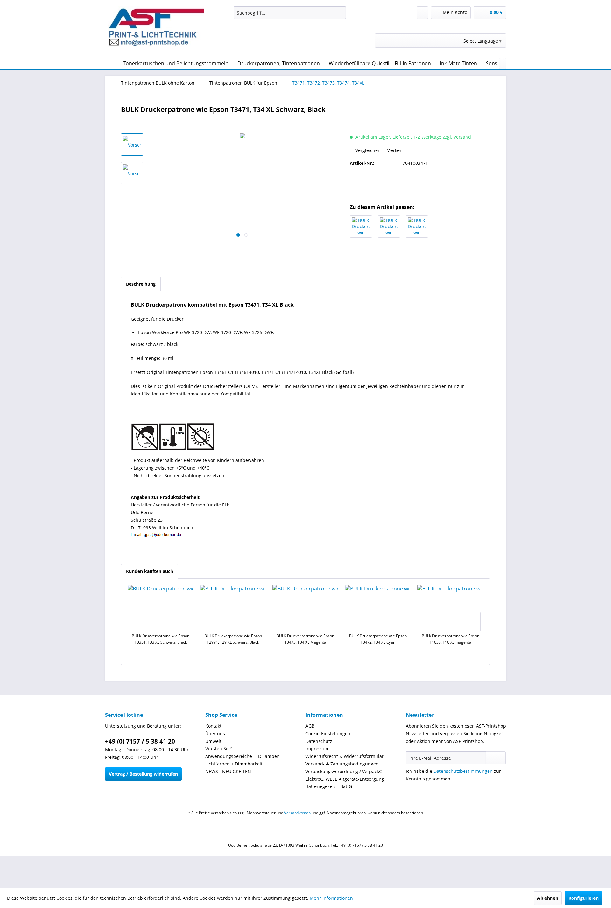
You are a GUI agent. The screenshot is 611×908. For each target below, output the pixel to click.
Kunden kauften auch (149, 571)
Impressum (318, 748)
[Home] (111, 63)
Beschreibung (141, 284)
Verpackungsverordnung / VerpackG (344, 771)
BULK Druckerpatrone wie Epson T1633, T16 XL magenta (450, 639)
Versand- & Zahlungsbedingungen (342, 764)
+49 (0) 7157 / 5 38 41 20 (140, 741)
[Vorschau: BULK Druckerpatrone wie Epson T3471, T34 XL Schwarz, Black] (132, 144)
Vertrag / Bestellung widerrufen (143, 774)
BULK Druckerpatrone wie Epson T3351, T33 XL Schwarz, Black (160, 639)
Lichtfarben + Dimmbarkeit (234, 764)
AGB (310, 726)
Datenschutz (319, 741)
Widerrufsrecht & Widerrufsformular (345, 756)
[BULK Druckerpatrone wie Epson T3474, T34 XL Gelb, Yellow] (417, 226)
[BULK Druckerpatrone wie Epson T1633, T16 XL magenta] (450, 607)
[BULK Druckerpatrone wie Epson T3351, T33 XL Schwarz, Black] (161, 607)
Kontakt (213, 726)
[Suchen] (340, 12)
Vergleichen (367, 150)
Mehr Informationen (331, 898)
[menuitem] (290, 12)
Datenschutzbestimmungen (463, 771)
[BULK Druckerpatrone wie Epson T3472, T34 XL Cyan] (361, 226)
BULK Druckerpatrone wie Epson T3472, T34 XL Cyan (378, 639)
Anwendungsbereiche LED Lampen (242, 756)
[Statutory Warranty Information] (420, 184)
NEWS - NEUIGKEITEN (228, 771)
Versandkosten (297, 812)
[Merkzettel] (422, 12)
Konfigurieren (583, 898)
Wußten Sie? (218, 748)
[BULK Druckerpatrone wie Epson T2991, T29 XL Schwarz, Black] (233, 607)
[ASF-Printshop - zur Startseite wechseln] (156, 30)
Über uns (215, 733)
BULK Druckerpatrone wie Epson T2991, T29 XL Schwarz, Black (233, 639)
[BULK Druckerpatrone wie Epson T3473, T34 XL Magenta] (389, 226)
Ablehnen (547, 898)
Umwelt (213, 741)
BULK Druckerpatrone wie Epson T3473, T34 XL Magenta (305, 639)
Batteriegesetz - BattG (329, 786)
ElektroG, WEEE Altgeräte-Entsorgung (345, 779)
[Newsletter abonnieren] (496, 757)
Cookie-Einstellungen (328, 733)
